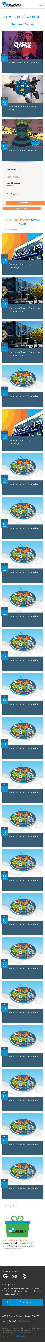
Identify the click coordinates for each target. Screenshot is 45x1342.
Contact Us (24, 1321)
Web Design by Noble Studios (14, 1336)
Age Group (11, 194)
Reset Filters (20, 209)
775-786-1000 (9, 1321)
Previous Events (11, 229)
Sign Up (24, 1302)
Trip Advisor (15, 1276)
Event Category (13, 184)
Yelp (22, 1276)
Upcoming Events (16, 219)
